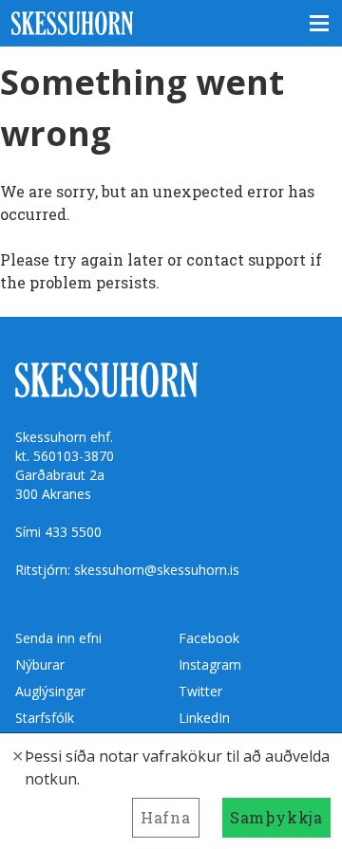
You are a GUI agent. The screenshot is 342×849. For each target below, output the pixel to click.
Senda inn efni (58, 638)
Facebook (209, 638)
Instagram (210, 664)
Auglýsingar (50, 691)
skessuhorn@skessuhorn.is (156, 570)
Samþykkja (276, 817)
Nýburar (40, 664)
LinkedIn (204, 718)
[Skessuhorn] (171, 23)
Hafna (166, 817)
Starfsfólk (44, 718)
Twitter (200, 691)
